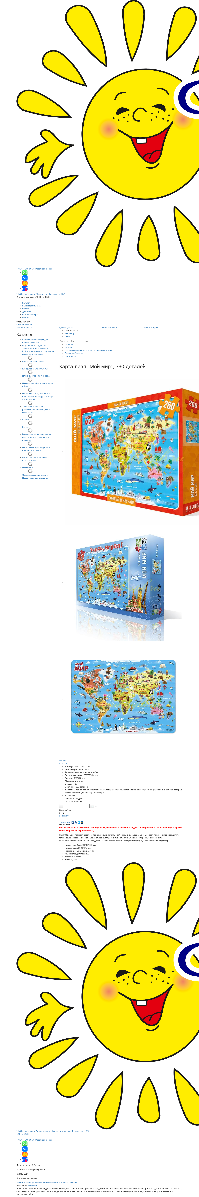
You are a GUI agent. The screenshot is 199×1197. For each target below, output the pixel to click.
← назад (63, 763)
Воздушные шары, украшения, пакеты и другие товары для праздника (36, 437)
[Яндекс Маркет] (25, 282)
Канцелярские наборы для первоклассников (35, 341)
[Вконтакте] (25, 277)
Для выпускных (66, 327)
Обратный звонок (43, 268)
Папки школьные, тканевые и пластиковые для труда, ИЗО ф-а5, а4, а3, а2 (37, 396)
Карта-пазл (70, 355)
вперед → (64, 760)
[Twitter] (78, 822)
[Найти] (87, 341)
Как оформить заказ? (32, 305)
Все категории (151, 327)
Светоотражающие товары (35, 474)
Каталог (26, 302)
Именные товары (110, 327)
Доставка (26, 311)
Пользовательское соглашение (62, 1182)
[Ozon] (25, 288)
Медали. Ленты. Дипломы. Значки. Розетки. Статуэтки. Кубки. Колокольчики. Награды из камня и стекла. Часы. (38, 349)
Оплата (25, 308)
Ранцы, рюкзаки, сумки (33, 361)
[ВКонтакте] (72, 822)
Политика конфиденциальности (31, 1182)
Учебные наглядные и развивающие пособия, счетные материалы (37, 409)
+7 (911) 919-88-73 (25, 268)
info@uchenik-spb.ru (25, 293)
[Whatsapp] (25, 272)
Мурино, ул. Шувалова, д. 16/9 (50, 293)
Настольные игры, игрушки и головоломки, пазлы (36, 449)
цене (67, 336)
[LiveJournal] (75, 822)
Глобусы (26, 419)
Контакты (26, 317)
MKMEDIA (32, 1185)
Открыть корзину (24, 324)
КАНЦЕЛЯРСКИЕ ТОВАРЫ (34, 368)
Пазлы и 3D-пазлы (74, 353)
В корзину (63, 815)
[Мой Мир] (81, 822)
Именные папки (24, 327)
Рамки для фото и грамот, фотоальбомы (34, 459)
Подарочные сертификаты (35, 477)
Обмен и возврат (30, 314)
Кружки (25, 426)
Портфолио (27, 467)
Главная (69, 344)
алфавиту (69, 333)
